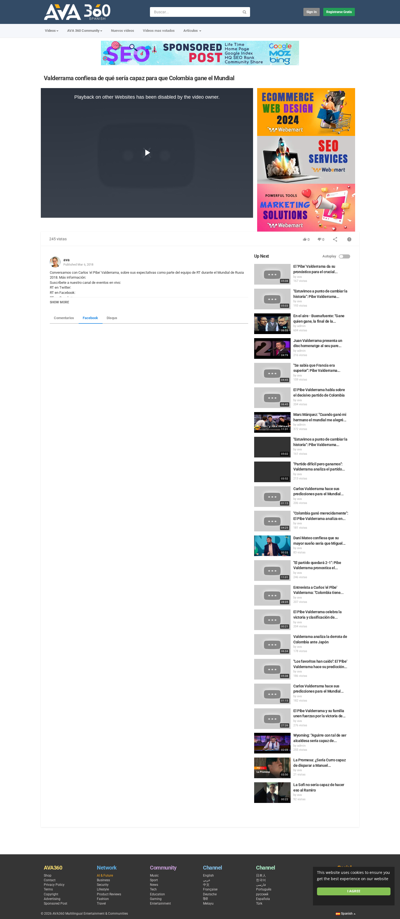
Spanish (346, 913)
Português (263, 889)
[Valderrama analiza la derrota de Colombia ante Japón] (272, 644)
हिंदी (205, 899)
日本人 (261, 875)
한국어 (261, 880)
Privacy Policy (54, 885)
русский (262, 894)
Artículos (191, 31)
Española (263, 899)
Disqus (112, 318)
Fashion (103, 899)
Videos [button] (50, 31)
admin (301, 326)
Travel (101, 903)
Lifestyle (103, 889)
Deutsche (210, 894)
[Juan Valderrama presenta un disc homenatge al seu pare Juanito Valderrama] (272, 348)
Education (157, 894)
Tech (153, 889)
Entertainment (160, 903)
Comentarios (64, 318)
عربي (206, 880)
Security (103, 885)
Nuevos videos (122, 31)
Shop (47, 875)
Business (103, 880)
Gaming (156, 899)
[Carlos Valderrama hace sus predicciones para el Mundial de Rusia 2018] (272, 496)
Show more (59, 302)
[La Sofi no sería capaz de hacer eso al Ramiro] (272, 792)
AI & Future (105, 875)
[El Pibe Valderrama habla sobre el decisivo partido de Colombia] (272, 397)
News (154, 885)
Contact (50, 880)
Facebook (90, 318)
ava (66, 260)
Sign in (311, 12)
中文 (206, 885)
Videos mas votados (159, 31)
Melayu (208, 903)
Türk (259, 903)
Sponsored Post (55, 903)
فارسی (261, 885)
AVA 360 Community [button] (83, 31)
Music (154, 875)
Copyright (51, 894)
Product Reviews (109, 894)
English (208, 875)
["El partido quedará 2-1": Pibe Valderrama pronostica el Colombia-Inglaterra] (272, 570)
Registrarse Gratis (339, 12)
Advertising (52, 899)
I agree (353, 891)
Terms (48, 889)
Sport (154, 880)
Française (210, 889)
